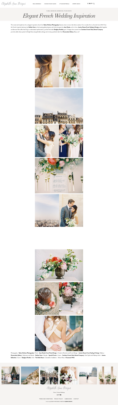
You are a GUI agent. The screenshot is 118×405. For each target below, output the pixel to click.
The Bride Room (39, 357)
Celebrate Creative (68, 401)
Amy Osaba (67, 27)
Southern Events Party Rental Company (92, 29)
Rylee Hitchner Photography (51, 25)
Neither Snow (32, 27)
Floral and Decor (51, 10)
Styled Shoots (68, 10)
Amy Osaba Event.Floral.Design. (48, 353)
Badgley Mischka (58, 29)
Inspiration (60, 10)
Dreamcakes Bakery (68, 32)
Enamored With (70, 357)
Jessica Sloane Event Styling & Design (88, 27)
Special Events (53, 355)
